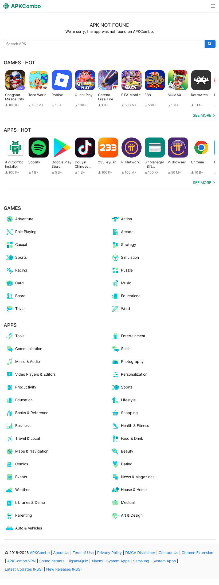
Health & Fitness (135, 425)
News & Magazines (137, 476)
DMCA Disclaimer (140, 552)
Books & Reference (31, 412)
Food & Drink (132, 438)
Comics (21, 464)
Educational (131, 295)
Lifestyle (128, 400)
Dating (126, 464)
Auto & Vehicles (28, 528)
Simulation (130, 257)
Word (125, 308)
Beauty (127, 451)
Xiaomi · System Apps (111, 561)
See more (202, 115)
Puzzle (127, 270)
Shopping (129, 412)
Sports (21, 257)
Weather (22, 489)
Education (24, 400)
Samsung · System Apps (154, 561)
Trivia (20, 308)
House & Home (134, 489)
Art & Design (132, 515)
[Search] (210, 44)
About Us (61, 552)
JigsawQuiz (78, 561)
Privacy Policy (109, 552)
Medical (128, 502)
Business (22, 425)
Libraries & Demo (30, 502)
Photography (132, 361)
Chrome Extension (197, 552)
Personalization (134, 374)
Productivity (25, 387)
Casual (21, 244)
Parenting (23, 515)
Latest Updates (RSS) (24, 569)
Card (19, 283)
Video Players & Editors (35, 374)
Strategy (128, 244)
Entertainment (133, 335)
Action (126, 219)
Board (20, 295)
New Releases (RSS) (64, 569)
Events (21, 476)
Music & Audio (27, 361)
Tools (19, 335)
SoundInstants (51, 561)
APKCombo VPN (21, 561)
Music (126, 283)
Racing (21, 270)
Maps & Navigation (31, 451)
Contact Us (168, 552)
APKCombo (40, 552)
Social (126, 348)
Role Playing (26, 231)
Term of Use (83, 552)
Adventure (24, 219)
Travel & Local (27, 438)
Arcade (127, 231)
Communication (28, 348)
